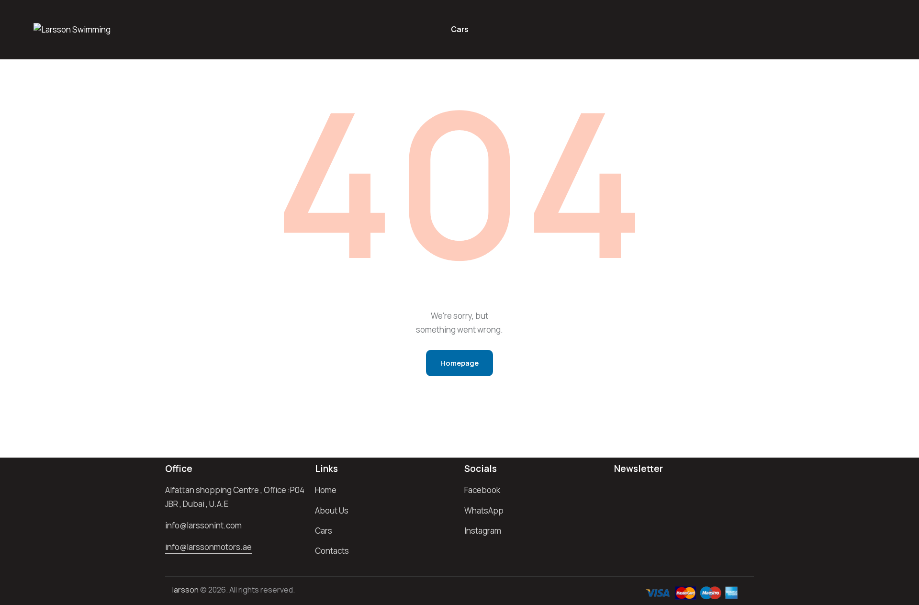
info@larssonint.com (203, 525)
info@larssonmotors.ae (208, 546)
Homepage (459, 363)
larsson (185, 589)
